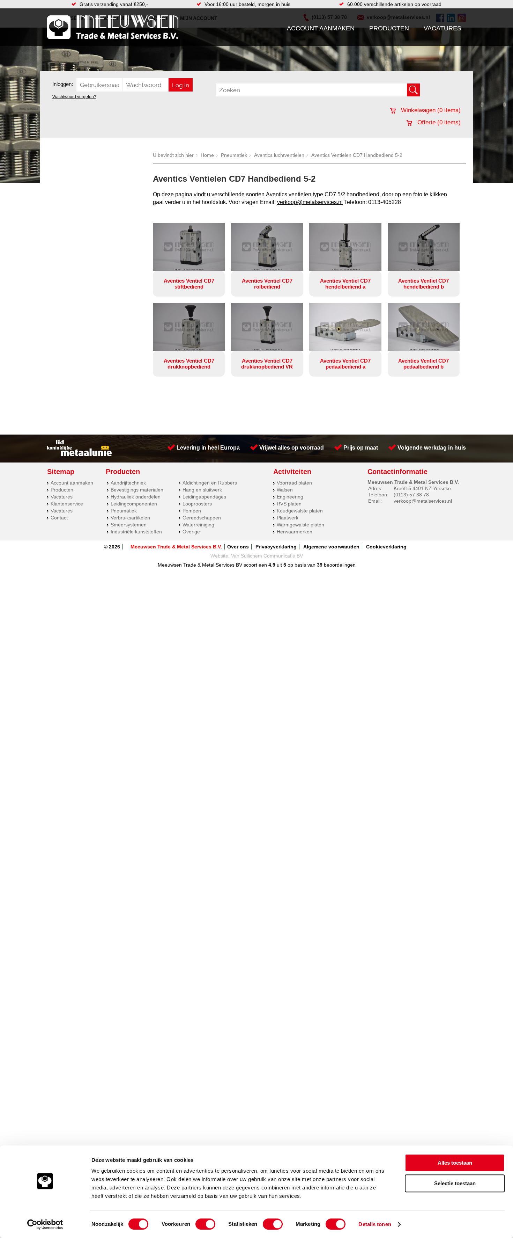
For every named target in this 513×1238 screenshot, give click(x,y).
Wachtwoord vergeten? (74, 96)
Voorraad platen (294, 483)
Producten (389, 28)
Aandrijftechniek (128, 483)
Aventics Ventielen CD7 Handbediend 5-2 (356, 155)
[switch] (205, 1224)
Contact (59, 517)
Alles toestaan (455, 1163)
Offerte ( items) (438, 122)
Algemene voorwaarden (331, 546)
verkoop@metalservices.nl (310, 202)
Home (207, 155)
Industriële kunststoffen (136, 531)
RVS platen (289, 504)
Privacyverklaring (276, 546)
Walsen (285, 490)
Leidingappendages (204, 497)
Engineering (290, 497)
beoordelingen (339, 565)
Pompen (192, 511)
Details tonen (374, 1224)
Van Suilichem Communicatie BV (267, 556)
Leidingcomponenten (134, 504)
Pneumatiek (234, 155)
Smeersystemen (129, 524)
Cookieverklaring (386, 546)
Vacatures (442, 28)
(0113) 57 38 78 (411, 494)
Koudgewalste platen (300, 511)
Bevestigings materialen (137, 490)
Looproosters (197, 504)
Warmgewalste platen (300, 524)
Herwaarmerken (294, 531)
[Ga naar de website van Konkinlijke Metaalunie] (79, 454)
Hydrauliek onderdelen (136, 497)
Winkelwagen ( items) (430, 110)
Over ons (238, 546)
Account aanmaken (321, 28)
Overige (191, 531)
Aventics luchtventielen (279, 155)
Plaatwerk (287, 517)
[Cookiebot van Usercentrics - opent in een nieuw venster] (45, 1224)
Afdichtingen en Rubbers (210, 483)
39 (319, 565)
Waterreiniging (198, 524)
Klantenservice (67, 504)
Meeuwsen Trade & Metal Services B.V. (176, 546)
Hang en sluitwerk (202, 490)
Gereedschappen (202, 517)
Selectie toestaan (455, 1183)
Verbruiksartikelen (130, 517)
